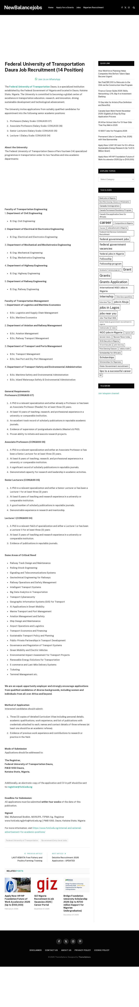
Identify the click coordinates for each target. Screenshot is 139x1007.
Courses (102, 228)
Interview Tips (105, 302)
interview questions (124, 297)
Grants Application (113, 282)
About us (66, 950)
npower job (129, 333)
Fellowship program (111, 263)
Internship (106, 296)
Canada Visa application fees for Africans (112, 215)
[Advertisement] (69, 41)
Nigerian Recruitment (93, 7)
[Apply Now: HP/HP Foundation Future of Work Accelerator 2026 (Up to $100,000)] (18, 885)
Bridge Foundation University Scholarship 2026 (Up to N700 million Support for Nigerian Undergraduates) (75, 903)
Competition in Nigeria (124, 223)
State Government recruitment (113, 366)
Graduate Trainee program (109, 270)
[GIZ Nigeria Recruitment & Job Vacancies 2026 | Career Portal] (47, 885)
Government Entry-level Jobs (54, 840)
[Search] (133, 7)
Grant (127, 269)
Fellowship (106, 258)
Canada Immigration (110, 206)
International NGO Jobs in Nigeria (114, 289)
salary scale (125, 349)
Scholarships (107, 357)
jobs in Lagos (109, 307)
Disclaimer (36, 950)
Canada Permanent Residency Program (115, 210)
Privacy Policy (83, 950)
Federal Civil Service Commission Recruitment (113, 233)
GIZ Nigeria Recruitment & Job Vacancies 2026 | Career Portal (44, 900)
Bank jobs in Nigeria (107, 198)
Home (50, 7)
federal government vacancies (113, 246)
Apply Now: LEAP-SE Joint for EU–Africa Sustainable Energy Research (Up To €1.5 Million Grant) (116, 148)
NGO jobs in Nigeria (111, 332)
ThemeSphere (85, 957)
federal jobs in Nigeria (112, 253)
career (105, 222)
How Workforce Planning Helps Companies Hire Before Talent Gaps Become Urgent (114, 74)
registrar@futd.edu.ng (20, 786)
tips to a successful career (115, 370)
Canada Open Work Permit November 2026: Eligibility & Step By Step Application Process (114, 114)
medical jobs (104, 328)
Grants (105, 275)
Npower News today (121, 337)
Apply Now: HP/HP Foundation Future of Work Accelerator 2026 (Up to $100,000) (17, 900)
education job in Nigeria (117, 228)
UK (100, 375)
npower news (104, 337)
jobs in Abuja (121, 302)
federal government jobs (114, 239)
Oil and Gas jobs (105, 345)
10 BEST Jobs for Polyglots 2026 (112, 131)
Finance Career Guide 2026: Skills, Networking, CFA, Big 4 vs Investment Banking (115, 94)
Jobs (78, 7)
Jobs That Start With (107, 318)
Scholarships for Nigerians (110, 362)
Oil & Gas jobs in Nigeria (109, 341)
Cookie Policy (101, 950)
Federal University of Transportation (29, 86)
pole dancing (119, 345)
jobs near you (108, 313)
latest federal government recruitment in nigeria (115, 323)
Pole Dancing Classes (108, 349)
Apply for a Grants (65, 7)
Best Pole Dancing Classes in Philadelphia (114, 202)
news (114, 328)
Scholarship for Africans (110, 353)
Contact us (51, 950)
